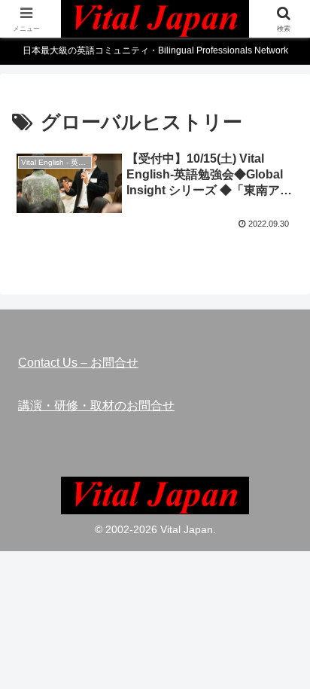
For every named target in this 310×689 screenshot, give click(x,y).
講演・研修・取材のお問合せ (96, 405)
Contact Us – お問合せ (78, 362)
